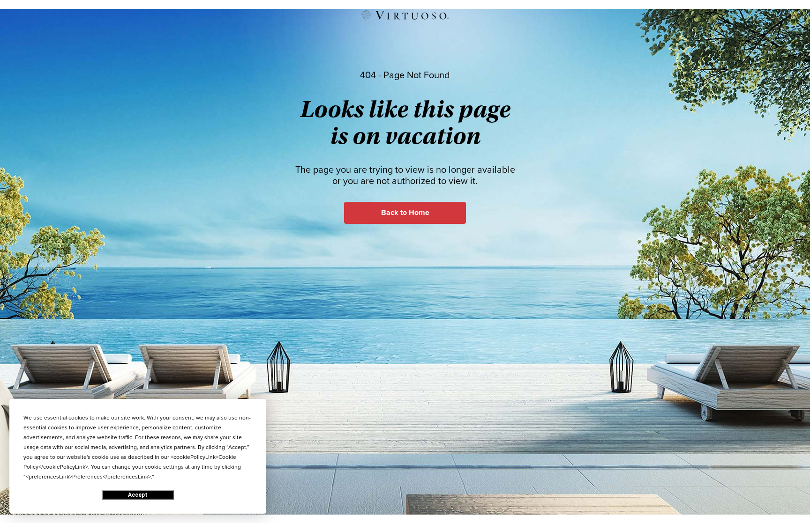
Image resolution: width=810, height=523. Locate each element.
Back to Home (405, 212)
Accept (138, 495)
